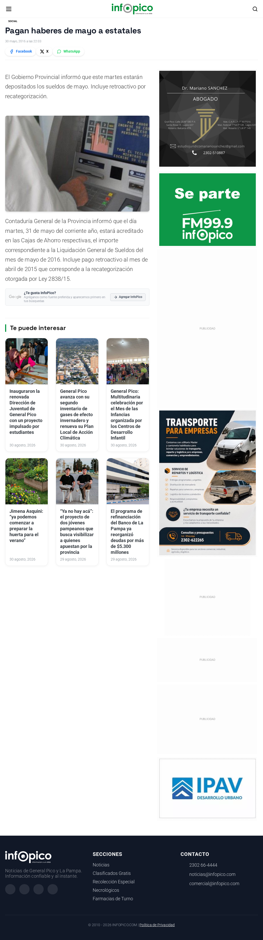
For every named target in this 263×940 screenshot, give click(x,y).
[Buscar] (255, 9)
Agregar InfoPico (130, 297)
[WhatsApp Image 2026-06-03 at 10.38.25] (207, 483)
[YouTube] (53, 889)
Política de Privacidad (157, 925)
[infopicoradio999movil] (207, 209)
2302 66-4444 (203, 865)
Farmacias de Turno (113, 898)
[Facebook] (10, 889)
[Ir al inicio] (132, 9)
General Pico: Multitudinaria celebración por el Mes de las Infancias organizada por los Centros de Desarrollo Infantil (127, 415)
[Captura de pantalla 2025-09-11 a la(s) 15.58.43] (207, 118)
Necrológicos (106, 890)
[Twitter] (38, 889)
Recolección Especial (114, 881)
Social (12, 21)
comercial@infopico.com (214, 883)
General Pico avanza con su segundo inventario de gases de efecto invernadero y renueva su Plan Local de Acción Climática (76, 415)
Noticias (101, 864)
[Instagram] (24, 889)
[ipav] (207, 788)
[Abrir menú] (8, 9)
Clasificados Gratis (112, 873)
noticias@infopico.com (212, 874)
